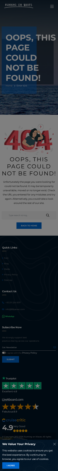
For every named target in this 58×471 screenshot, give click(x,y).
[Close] (54, 444)
